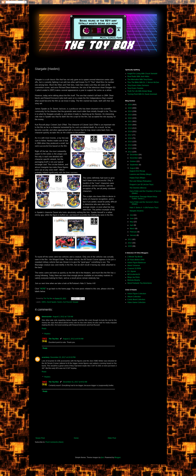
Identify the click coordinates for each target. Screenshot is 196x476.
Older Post (112, 438)
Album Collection (134, 297)
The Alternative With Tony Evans (139, 79)
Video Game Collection (136, 302)
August (133, 168)
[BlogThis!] (75, 298)
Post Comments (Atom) (54, 442)
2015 (130, 142)
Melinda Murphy (133, 280)
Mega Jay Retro (133, 277)
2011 (130, 239)
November (134, 158)
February (133, 232)
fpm (102, 457)
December (134, 155)
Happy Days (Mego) (137, 178)
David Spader (51, 302)
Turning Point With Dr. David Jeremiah (142, 94)
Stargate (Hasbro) (136, 211)
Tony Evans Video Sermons (138, 85)
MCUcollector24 (133, 274)
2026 (130, 105)
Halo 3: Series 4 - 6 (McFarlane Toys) (144, 208)
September (134, 165)
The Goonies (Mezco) (138, 188)
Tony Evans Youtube (135, 88)
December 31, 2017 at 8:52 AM (75, 382)
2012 (130, 152)
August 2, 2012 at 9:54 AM (73, 339)
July (131, 215)
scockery (46, 357)
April (132, 225)
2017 (130, 135)
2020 (130, 125)
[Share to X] (77, 298)
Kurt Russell (67, 302)
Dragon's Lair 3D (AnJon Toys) (141, 185)
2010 (130, 243)
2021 (130, 121)
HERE (42, 289)
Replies (47, 334)
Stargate (75, 302)
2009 (130, 246)
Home (76, 438)
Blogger (118, 457)
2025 (130, 108)
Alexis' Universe (133, 265)
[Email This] (72, 298)
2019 (130, 128)
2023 (130, 115)
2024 (130, 111)
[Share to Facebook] (80, 298)
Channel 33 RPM (134, 268)
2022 (130, 118)
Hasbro (59, 302)
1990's (43, 302)
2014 (130, 145)
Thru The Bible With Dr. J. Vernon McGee (143, 82)
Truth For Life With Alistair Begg (139, 91)
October (133, 161)
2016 (130, 138)
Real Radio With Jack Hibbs (138, 76)
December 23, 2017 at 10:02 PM (62, 357)
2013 (130, 148)
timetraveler (47, 317)
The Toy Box (54, 339)
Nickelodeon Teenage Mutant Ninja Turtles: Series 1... (143, 198)
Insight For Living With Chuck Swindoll (142, 74)
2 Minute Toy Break (134, 257)
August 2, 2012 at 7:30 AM (63, 317)
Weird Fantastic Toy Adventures (139, 283)
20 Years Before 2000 (135, 260)
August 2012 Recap (137, 171)
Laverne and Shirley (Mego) (140, 174)
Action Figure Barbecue (136, 263)
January (133, 235)
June (132, 218)
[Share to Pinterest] (83, 298)
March (132, 229)
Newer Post (40, 438)
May (132, 222)
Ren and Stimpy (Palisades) (140, 181)
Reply (44, 329)
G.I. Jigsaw (131, 271)
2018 (130, 131)
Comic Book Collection (136, 300)
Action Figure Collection (136, 294)
